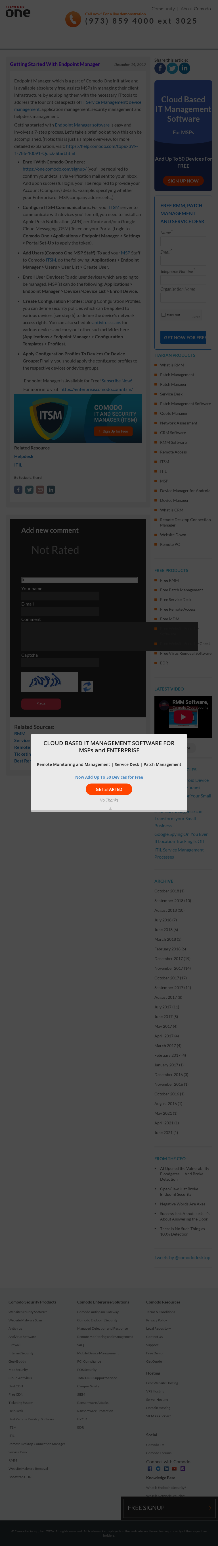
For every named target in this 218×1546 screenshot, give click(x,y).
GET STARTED (109, 789)
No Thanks (109, 800)
